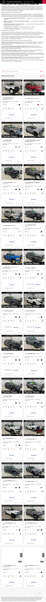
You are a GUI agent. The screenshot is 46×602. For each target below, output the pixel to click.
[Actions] (20, 98)
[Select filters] (41, 76)
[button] (21, 87)
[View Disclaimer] (14, 108)
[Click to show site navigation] (44, 2)
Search (41, 71)
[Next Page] (36, 593)
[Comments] (20, 108)
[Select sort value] (43, 76)
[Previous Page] (34, 593)
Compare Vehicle (8, 118)
